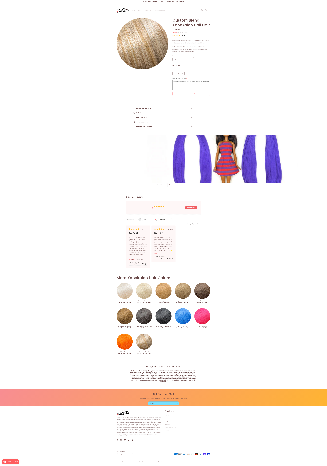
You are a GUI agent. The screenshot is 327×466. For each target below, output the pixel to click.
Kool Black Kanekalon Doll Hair (163, 327)
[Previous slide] (157, 185)
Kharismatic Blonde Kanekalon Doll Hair (144, 301)
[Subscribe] (177, 403)
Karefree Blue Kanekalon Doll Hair (183, 327)
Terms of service (149, 461)
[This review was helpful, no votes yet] (142, 264)
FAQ (166, 421)
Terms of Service (170, 433)
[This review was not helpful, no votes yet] (145, 264)
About (167, 415)
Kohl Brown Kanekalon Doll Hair (144, 327)
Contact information (169, 461)
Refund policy (131, 461)
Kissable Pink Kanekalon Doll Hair (202, 327)
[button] (134, 10)
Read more (132, 256)
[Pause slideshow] (169, 185)
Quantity (174, 70)
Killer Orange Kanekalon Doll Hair (124, 352)
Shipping (174, 32)
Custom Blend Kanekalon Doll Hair (144, 352)
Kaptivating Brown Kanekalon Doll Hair (183, 301)
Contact (167, 418)
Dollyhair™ (123, 461)
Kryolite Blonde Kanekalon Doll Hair (124, 301)
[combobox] (149, 219)
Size (173, 56)
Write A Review (191, 207)
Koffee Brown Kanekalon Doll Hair (202, 301)
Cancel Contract (170, 436)
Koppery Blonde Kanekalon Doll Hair (163, 301)
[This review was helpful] (168, 258)
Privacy (167, 430)
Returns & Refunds (170, 427)
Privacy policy (139, 461)
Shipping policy (158, 461)
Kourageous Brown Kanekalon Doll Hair (124, 327)
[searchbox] (132, 219)
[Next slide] (165, 185)
